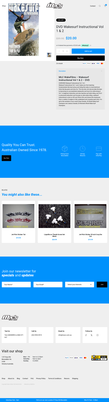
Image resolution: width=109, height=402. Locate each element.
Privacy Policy (40, 378)
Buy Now (80, 58)
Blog (38, 6)
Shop (4, 6)
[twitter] (91, 335)
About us (31, 6)
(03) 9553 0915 (37, 335)
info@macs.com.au (65, 335)
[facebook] (86, 335)
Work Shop (21, 6)
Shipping (75, 378)
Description (62, 71)
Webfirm (32, 384)
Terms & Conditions (54, 378)
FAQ (32, 378)
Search (100, 6)
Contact (92, 6)
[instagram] (97, 335)
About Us (11, 378)
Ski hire (11, 6)
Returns (66, 378)
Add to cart (88, 51)
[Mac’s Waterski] (54, 5)
